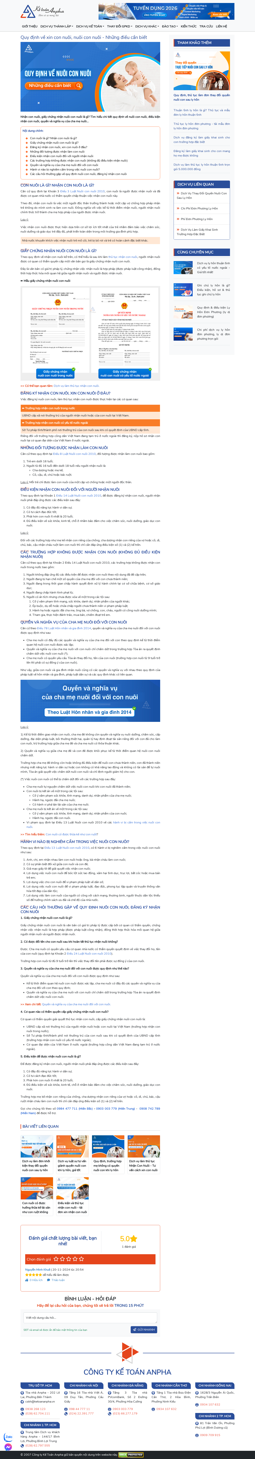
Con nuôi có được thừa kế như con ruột (71, 834)
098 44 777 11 (79, 1409)
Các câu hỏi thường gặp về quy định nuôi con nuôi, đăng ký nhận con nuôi (78, 174)
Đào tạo (169, 26)
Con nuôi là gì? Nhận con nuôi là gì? (53, 138)
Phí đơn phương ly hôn (197, 219)
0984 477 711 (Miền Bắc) (75, 1109)
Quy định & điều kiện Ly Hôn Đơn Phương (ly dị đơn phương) (213, 312)
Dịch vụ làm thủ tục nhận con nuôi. (76, 386)
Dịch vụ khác (146, 26)
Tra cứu (206, 26)
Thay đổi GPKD (118, 26)
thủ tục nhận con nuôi (122, 257)
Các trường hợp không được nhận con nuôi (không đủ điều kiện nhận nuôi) (79, 161)
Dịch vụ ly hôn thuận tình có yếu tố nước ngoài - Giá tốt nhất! (213, 267)
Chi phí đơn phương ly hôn (199, 209)
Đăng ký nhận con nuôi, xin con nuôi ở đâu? (58, 147)
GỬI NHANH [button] (146, 1330)
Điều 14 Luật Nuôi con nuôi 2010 (78, 496)
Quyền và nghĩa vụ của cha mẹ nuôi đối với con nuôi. (76, 1004)
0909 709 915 (210, 1435)
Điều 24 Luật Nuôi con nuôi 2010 (89, 954)
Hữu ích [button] (36, 1280)
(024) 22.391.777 (81, 1413)
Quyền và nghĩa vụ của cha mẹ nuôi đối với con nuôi (64, 165)
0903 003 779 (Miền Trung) (115, 1109)
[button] (56, 1259)
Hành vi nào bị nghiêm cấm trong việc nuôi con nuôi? (65, 170)
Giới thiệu (30, 26)
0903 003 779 (123, 1409)
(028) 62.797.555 (37, 1446)
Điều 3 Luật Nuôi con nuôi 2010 (82, 191)
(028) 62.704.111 (37, 1413)
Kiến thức (189, 26)
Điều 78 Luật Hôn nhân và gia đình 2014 (64, 628)
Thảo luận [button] (58, 1280)
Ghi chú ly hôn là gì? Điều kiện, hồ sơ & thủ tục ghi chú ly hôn (213, 289)
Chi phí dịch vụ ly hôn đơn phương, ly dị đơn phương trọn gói (213, 334)
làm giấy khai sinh (205, 230)
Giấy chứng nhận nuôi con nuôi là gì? (54, 143)
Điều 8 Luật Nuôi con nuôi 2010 (74, 454)
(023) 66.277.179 (125, 1413)
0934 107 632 (166, 1409)
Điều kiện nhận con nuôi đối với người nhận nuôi (61, 156)
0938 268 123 (35, 1409)
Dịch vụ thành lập (56, 26)
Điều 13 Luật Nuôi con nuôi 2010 (66, 848)
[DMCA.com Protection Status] (131, 1455)
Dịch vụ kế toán (89, 26)
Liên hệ (221, 26)
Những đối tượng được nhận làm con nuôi (57, 152)
